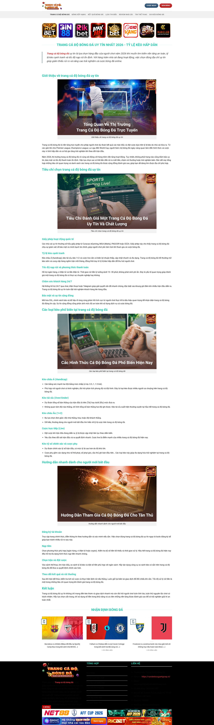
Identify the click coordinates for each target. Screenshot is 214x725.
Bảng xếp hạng (79, 14)
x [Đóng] (46, 707)
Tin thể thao (141, 14)
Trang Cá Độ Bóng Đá (59, 14)
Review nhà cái (126, 14)
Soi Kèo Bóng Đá (156, 14)
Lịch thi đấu (111, 14)
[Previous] (41, 636)
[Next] (172, 636)
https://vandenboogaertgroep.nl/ (156, 676)
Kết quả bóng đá (95, 14)
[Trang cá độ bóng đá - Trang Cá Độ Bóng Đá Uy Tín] (53, 5)
